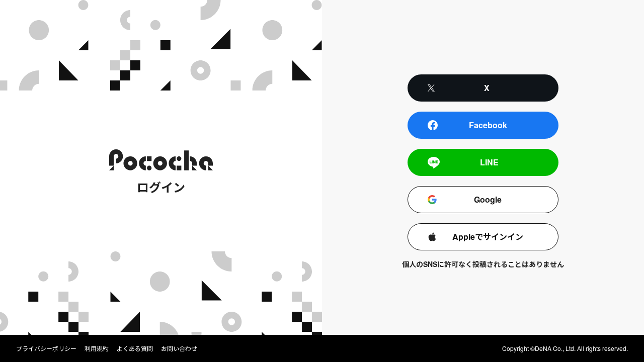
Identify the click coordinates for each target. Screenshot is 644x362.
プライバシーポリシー (46, 348)
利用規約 (97, 348)
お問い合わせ (179, 348)
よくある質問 (135, 348)
